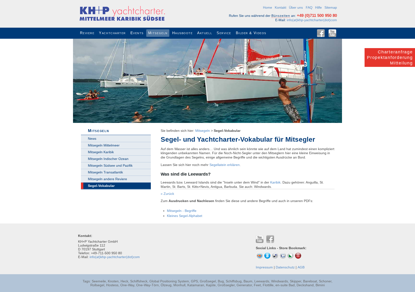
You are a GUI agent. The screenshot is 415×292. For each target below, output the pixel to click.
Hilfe (318, 7)
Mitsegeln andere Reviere (107, 179)
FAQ (309, 7)
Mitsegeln (202, 131)
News (92, 138)
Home (267, 7)
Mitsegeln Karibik (101, 152)
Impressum (264, 267)
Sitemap (330, 7)
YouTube (332, 33)
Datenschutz (285, 267)
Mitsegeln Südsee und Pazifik (110, 165)
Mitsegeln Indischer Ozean (108, 159)
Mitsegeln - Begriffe (181, 211)
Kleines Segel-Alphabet (184, 216)
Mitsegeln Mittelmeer (104, 145)
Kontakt (280, 7)
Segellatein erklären (224, 165)
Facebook (321, 33)
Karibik (275, 182)
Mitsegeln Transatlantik (105, 172)
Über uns (296, 7)
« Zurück (167, 194)
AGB (301, 267)
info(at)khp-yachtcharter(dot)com (312, 20)
